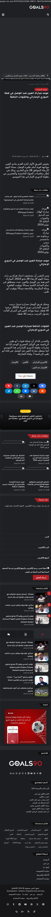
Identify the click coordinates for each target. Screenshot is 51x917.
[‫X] (34, 386)
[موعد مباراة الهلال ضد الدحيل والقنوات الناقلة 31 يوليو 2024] (42, 216)
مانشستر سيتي (43, 847)
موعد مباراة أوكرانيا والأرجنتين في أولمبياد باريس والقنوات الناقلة (13, 484)
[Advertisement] (25, 45)
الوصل (14, 362)
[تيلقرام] (8, 391)
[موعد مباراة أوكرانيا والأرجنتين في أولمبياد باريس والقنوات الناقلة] (13, 473)
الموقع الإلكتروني (43, 558)
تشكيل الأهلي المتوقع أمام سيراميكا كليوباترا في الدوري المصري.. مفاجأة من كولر (25, 418)
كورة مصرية (25, 411)
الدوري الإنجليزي (22, 830)
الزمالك (19, 834)
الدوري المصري (29, 834)
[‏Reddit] (42, 391)
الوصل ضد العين (39, 367)
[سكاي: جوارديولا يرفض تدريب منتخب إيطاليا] (42, 608)
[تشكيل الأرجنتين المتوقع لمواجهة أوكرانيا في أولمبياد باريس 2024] (37, 473)
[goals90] (39, 7)
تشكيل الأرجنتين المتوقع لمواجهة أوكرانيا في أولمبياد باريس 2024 (38, 484)
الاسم (46, 537)
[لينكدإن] (25, 386)
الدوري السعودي (43, 834)
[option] (25, 416)
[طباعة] (21, 396)
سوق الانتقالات (16, 842)
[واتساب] (17, 391)
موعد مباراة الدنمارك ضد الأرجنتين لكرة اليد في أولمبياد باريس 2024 (39, 458)
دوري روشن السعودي (41, 842)
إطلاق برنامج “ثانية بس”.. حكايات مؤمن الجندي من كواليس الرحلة (23, 76)
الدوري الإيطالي (9, 830)
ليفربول (6, 842)
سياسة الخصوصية (42, 871)
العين (25, 362)
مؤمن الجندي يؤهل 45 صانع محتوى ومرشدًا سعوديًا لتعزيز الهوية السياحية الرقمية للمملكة (18, 619)
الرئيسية (44, 84)
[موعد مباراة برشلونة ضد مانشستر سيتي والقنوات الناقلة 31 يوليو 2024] (42, 241)
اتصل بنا (46, 867)
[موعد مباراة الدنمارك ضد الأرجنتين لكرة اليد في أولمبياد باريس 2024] (37, 447)
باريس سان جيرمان (35, 838)
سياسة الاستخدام (43, 879)
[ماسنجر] (25, 391)
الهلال (46, 838)
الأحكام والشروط (43, 875)
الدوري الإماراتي (39, 362)
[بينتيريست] (8, 386)
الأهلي (46, 830)
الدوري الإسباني (36, 830)
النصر (11, 834)
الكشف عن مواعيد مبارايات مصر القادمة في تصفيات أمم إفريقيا (14, 458)
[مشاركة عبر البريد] (29, 396)
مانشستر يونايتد (30, 847)
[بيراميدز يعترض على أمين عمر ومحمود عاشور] (41, 691)
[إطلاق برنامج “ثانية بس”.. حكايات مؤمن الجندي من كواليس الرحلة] (41, 680)
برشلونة (22, 838)
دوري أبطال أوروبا (11, 838)
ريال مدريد (28, 842)
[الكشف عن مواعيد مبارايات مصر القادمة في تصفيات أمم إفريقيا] (13, 447)
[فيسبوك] (42, 386)
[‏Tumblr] (17, 386)
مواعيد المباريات (33, 84)
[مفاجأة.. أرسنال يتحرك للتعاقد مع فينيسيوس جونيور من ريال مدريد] (42, 597)
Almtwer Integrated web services (31, 891)
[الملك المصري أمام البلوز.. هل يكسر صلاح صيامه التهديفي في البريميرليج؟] (42, 199)
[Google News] (25, 376)
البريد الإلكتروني (43, 547)
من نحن (46, 863)
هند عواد (44, 156)
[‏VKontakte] (34, 391)
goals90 (15, 888)
